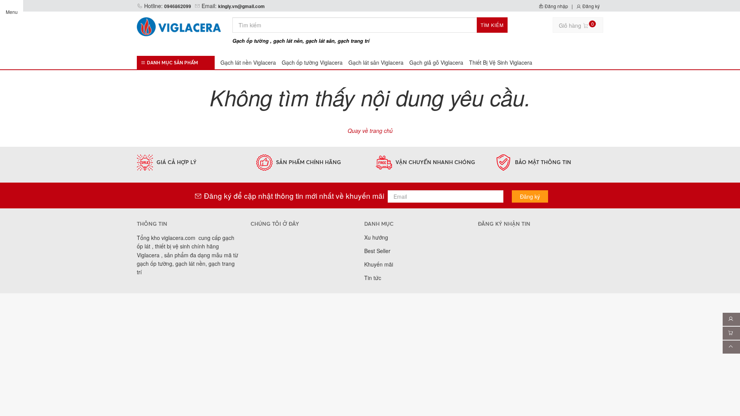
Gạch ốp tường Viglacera (312, 62)
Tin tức (372, 278)
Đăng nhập (555, 6)
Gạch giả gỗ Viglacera (436, 62)
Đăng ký (590, 6)
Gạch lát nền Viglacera (248, 62)
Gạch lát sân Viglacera (376, 62)
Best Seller (377, 251)
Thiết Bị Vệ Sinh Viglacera (500, 62)
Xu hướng (376, 237)
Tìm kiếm (492, 25)
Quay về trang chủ (370, 130)
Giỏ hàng (576, 24)
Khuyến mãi (378, 264)
